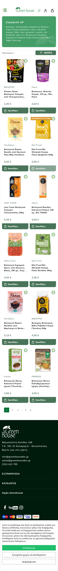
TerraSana (9, 145)
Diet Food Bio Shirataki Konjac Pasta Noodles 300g (42, 268)
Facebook (5, 507)
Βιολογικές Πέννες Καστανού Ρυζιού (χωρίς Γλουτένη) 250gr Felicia (13, 384)
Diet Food (37, 145)
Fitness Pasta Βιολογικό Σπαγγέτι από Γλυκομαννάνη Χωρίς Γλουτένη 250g (14, 94)
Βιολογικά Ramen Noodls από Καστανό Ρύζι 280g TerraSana (15, 152)
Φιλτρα (46, 52)
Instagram (21, 507)
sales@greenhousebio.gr (16, 460)
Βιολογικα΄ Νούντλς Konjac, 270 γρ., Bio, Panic (42, 94)
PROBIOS (36, 376)
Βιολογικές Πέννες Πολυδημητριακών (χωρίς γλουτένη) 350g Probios (41, 384)
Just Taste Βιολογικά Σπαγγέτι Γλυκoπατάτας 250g (14, 210)
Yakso (35, 203)
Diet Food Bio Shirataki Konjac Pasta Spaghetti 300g (42, 152)
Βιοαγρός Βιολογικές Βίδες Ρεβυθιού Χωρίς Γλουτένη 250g (42, 325)
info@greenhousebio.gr (15, 457)
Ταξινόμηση (8, 53)
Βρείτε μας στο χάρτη (14, 450)
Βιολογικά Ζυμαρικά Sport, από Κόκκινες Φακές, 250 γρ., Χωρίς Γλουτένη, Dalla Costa (15, 268)
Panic (34, 87)
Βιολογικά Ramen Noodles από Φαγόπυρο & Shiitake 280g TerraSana (15, 326)
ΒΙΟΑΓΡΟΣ (9, 87)
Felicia (7, 376)
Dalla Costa (10, 261)
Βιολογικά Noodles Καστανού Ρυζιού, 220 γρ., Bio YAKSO (43, 210)
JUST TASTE (10, 203)
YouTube (13, 507)
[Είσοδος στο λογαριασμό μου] (45, 10)
